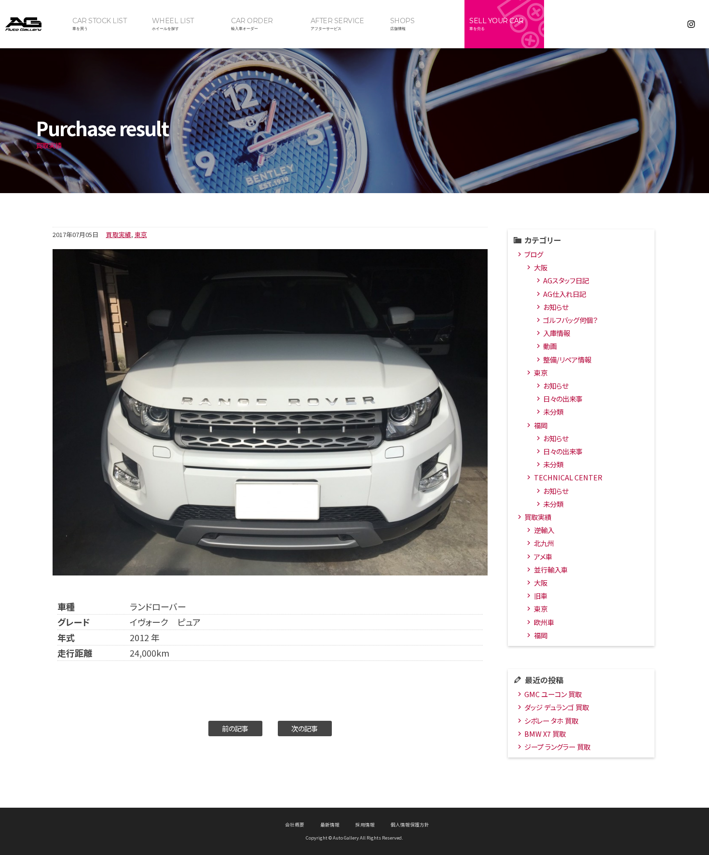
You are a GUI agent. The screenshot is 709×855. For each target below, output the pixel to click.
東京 (141, 234)
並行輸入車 (551, 569)
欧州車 (544, 622)
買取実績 (118, 234)
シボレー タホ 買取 (551, 720)
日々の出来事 (563, 398)
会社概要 (294, 824)
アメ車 (543, 556)
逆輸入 (544, 529)
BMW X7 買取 (545, 733)
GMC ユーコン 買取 (553, 694)
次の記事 (304, 728)
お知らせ (555, 306)
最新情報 (330, 824)
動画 (550, 345)
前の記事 (235, 728)
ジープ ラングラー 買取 (557, 746)
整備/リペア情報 (567, 359)
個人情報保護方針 (410, 824)
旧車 (540, 595)
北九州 (544, 542)
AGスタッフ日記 (566, 280)
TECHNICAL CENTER (568, 477)
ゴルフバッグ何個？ (570, 319)
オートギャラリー (34, 24)
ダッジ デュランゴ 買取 (556, 707)
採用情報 (365, 824)
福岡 (540, 425)
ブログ (533, 254)
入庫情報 (556, 332)
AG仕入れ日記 (564, 293)
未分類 (553, 411)
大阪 (540, 267)
